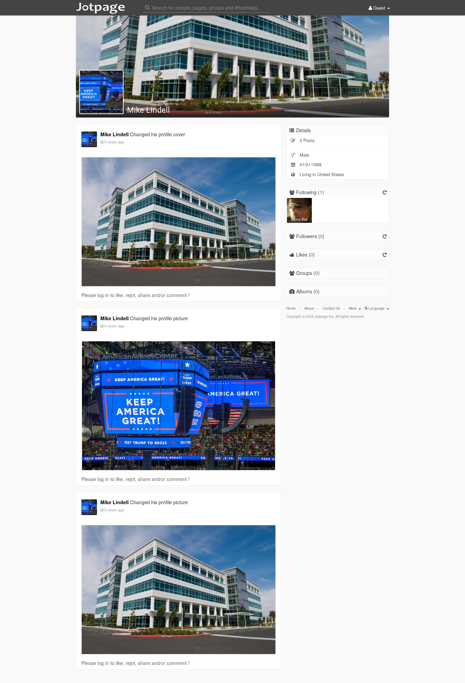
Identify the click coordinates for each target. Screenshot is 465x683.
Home (290, 308)
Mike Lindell (148, 110)
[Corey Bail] (299, 209)
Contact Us (331, 308)
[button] (206, 7)
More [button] (353, 308)
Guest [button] (379, 7)
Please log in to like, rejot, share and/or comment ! (135, 295)
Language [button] (376, 308)
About (309, 308)
